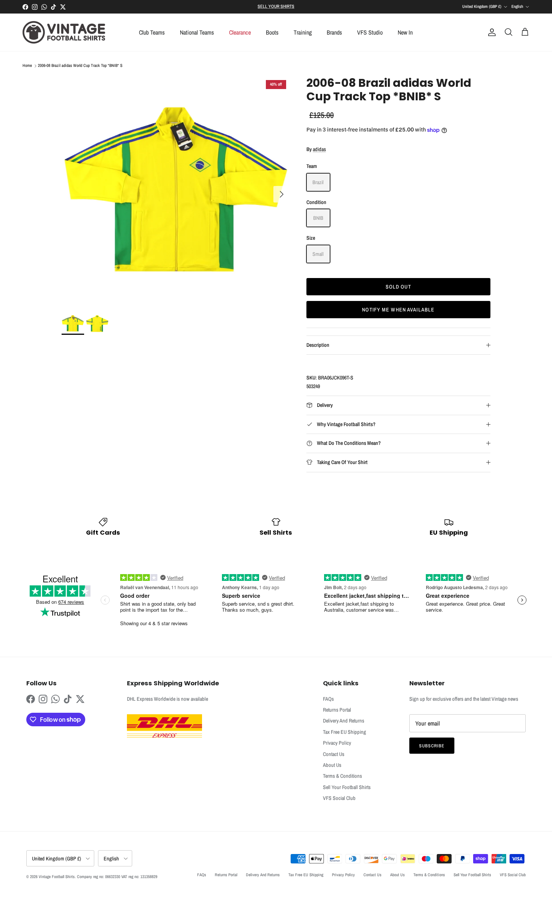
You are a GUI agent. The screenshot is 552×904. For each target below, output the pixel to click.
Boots (272, 32)
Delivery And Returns (343, 720)
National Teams (197, 32)
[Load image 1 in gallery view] (176, 190)
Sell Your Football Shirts (347, 787)
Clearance (240, 32)
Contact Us (333, 754)
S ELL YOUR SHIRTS (276, 6)
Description (317, 345)
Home (27, 65)
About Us (332, 765)
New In (405, 32)
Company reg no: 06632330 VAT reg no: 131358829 (117, 876)
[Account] (490, 32)
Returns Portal (337, 709)
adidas (319, 149)
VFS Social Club (339, 798)
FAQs (328, 698)
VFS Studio (370, 32)
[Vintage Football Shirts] (64, 32)
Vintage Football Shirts (57, 876)
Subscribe (432, 746)
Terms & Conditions (342, 775)
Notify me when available (398, 309)
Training (303, 32)
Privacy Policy (337, 742)
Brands (334, 32)
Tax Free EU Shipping (344, 732)
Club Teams (152, 32)
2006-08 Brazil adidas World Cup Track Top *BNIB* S (80, 65)
